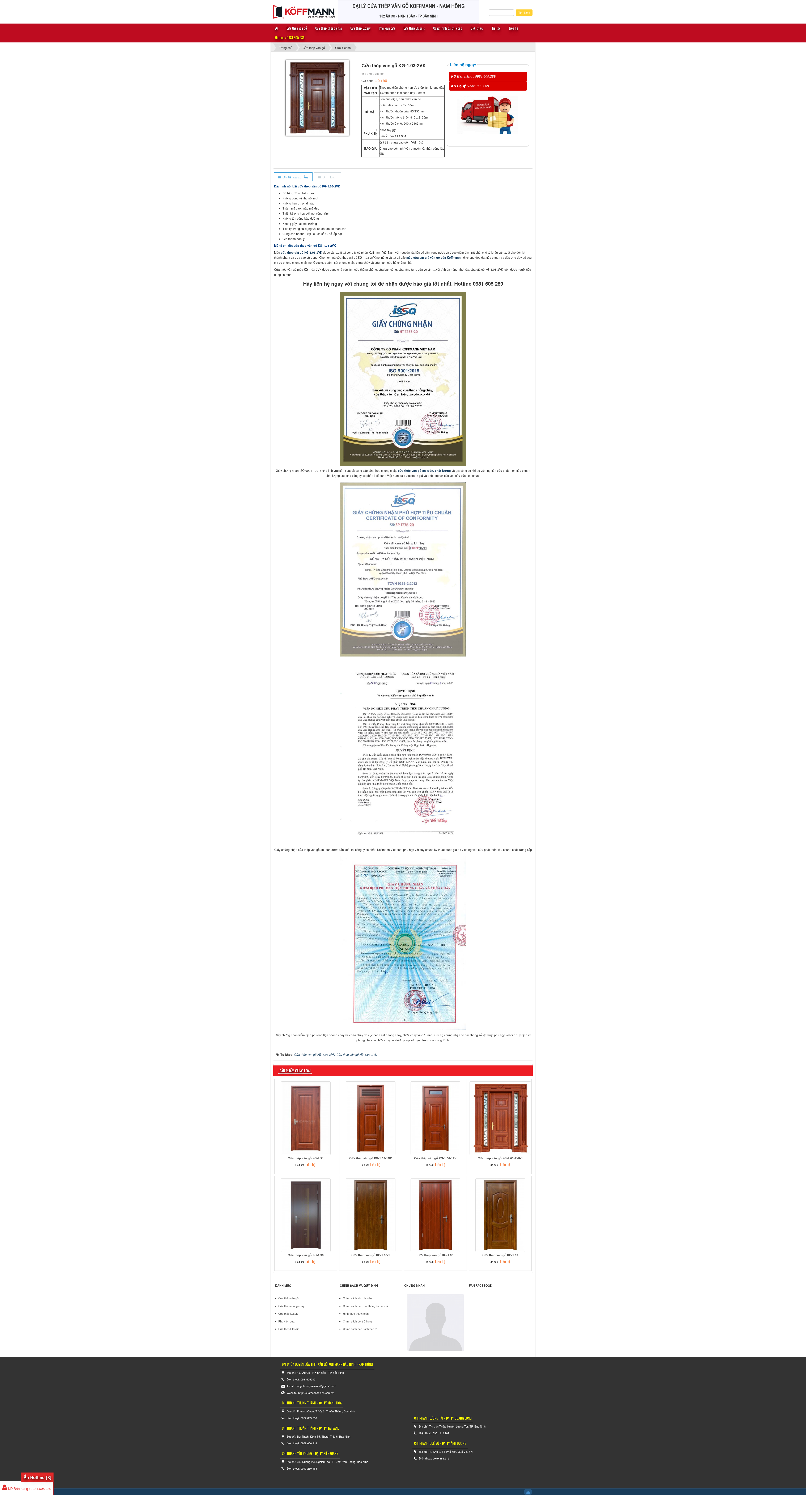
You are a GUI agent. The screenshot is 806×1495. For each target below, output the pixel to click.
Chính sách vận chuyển (357, 1298)
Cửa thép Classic (414, 28)
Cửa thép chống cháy (328, 28)
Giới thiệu (477, 28)
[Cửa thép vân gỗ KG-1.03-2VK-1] (500, 1117)
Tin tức (496, 28)
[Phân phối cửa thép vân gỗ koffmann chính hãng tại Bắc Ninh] (304, 11)
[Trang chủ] (276, 28)
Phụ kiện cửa (387, 28)
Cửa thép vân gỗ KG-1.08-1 (370, 1255)
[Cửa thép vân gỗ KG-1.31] (306, 1117)
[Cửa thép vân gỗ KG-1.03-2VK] (318, 100)
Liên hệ (513, 28)
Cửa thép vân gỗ (297, 28)
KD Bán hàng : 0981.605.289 (29, 1488)
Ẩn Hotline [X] (37, 1477)
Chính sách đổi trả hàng (357, 1321)
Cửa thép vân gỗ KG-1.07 (500, 1255)
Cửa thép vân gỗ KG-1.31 (306, 1158)
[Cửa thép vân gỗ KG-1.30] (306, 1214)
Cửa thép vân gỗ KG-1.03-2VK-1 (500, 1158)
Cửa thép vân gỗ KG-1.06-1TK (435, 1158)
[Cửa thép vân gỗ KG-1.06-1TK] (435, 1117)
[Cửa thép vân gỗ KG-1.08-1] (370, 1214)
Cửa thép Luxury (360, 28)
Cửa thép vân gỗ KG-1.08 (435, 1255)
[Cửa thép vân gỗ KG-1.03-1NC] (370, 1117)
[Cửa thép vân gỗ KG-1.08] (435, 1214)
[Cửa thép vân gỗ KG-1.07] (500, 1214)
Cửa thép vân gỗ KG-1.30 (306, 1255)
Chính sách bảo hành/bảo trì (360, 1329)
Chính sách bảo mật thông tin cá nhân (366, 1306)
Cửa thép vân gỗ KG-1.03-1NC (370, 1158)
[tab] (293, 177)
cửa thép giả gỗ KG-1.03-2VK (301, 252)
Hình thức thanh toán (356, 1314)
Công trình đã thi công (447, 28)
